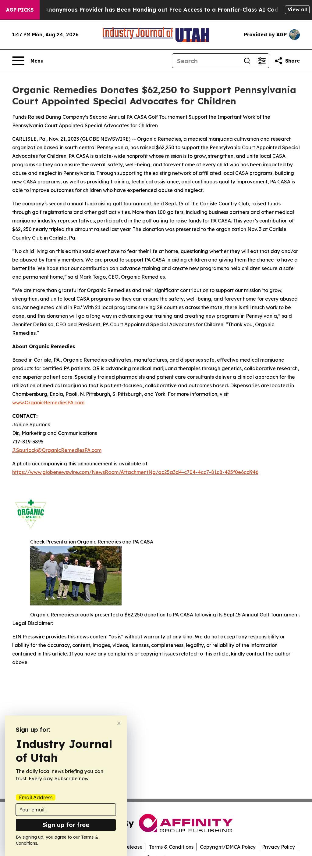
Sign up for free (65, 825)
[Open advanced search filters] (261, 61)
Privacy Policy (278, 847)
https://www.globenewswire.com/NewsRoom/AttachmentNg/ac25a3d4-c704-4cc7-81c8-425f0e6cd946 (135, 472)
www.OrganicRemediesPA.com (48, 402)
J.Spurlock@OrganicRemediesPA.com (56, 450)
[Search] (247, 61)
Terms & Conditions (171, 847)
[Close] (119, 723)
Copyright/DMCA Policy (228, 847)
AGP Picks (20, 10)
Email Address (35, 797)
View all (297, 9)
